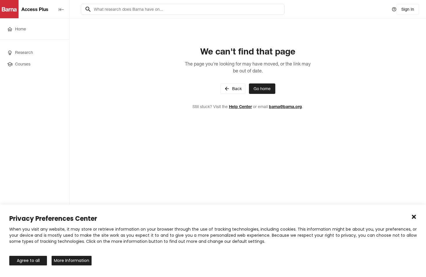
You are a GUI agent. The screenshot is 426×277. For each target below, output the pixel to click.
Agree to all (28, 260)
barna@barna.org (285, 106)
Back (237, 88)
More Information (71, 260)
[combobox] (187, 9)
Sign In (407, 9)
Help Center (240, 106)
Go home (262, 88)
